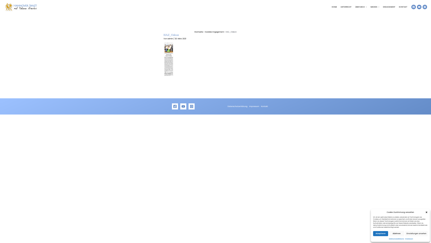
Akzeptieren (381, 233)
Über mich (360, 7)
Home (334, 7)
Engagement (389, 7)
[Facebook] (413, 7)
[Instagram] (425, 7)
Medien (374, 7)
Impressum (409, 239)
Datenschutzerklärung (396, 239)
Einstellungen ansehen (416, 233)
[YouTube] (419, 7)
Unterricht (346, 7)
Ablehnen (397, 233)
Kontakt (403, 7)
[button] (426, 212)
